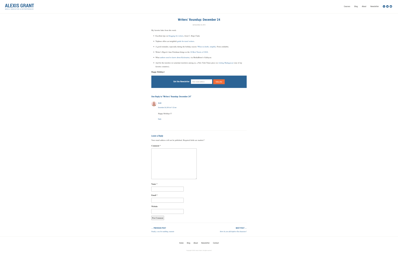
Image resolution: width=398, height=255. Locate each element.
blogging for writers (176, 36)
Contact (216, 243)
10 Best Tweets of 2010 (199, 52)
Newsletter (374, 6)
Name (154, 184)
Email (154, 195)
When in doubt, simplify (206, 46)
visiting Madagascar (225, 62)
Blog (356, 6)
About (364, 6)
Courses (347, 6)
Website (154, 206)
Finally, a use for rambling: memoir (162, 231)
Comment (156, 145)
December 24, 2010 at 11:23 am (167, 107)
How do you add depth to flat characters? (233, 231)
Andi (159, 103)
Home (181, 243)
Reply (159, 119)
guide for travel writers (185, 41)
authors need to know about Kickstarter (174, 57)
